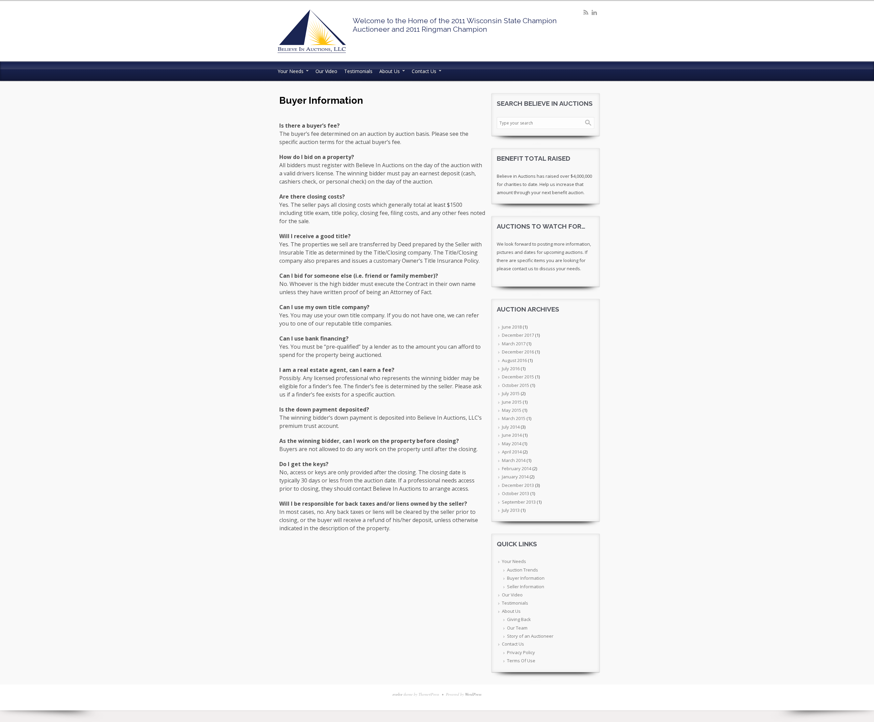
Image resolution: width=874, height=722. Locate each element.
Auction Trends (522, 570)
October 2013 (515, 493)
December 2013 (518, 485)
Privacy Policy (521, 652)
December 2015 (518, 377)
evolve (398, 694)
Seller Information (525, 586)
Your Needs (291, 71)
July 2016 (511, 368)
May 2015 (511, 410)
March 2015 (513, 418)
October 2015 (515, 385)
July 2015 (511, 393)
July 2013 (511, 510)
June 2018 (512, 327)
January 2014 (515, 477)
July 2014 (511, 427)
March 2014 (513, 460)
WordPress (473, 694)
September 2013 (519, 502)
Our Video (326, 71)
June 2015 (512, 402)
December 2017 (518, 335)
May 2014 (511, 444)
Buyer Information (526, 578)
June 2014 (512, 435)
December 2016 (518, 352)
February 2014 (516, 468)
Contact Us (424, 71)
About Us (389, 71)
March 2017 (513, 344)
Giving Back (519, 619)
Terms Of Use (521, 661)
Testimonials (358, 71)
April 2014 (512, 452)
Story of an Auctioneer (530, 636)
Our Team (517, 628)
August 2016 (514, 360)
